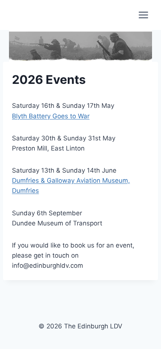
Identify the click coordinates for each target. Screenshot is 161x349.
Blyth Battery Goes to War (50, 116)
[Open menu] (143, 14)
